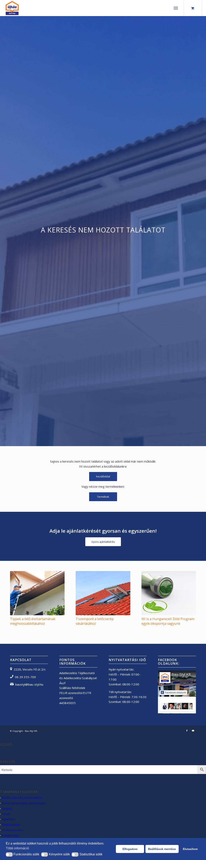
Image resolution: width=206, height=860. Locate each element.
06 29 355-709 (25, 677)
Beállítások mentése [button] (162, 849)
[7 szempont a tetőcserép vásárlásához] (103, 593)
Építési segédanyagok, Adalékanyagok (23, 803)
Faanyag (6, 808)
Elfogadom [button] (130, 849)
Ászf (62, 683)
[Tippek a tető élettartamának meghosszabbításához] (37, 593)
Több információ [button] (17, 848)
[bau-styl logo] (21, 8)
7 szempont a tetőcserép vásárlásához (95, 621)
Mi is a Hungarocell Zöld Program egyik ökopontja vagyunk (167, 621)
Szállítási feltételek (72, 688)
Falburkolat (8, 819)
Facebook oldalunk (175, 692)
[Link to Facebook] (187, 731)
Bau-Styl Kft (181, 675)
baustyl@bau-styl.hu (29, 684)
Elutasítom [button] (190, 849)
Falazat (6, 814)
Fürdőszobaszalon (12, 830)
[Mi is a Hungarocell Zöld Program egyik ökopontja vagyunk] (168, 593)
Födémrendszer (11, 824)
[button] (9, 854)
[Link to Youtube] (193, 731)
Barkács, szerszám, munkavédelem (22, 798)
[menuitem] (176, 8)
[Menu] (176, 8)
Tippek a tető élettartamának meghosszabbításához (32, 621)
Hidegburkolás (10, 835)
